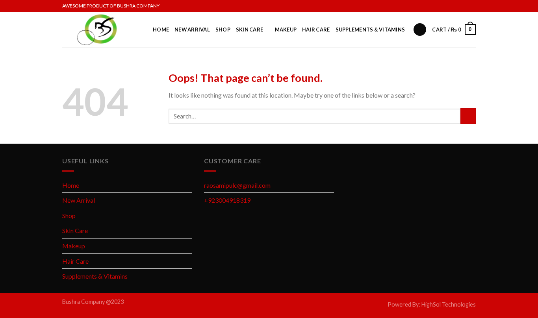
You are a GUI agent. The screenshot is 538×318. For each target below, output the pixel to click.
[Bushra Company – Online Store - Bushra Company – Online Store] (101, 29)
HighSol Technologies (448, 304)
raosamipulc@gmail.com (237, 185)
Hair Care (316, 29)
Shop (222, 29)
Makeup (286, 29)
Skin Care (249, 29)
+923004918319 (227, 200)
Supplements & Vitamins (370, 29)
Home (161, 29)
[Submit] (468, 116)
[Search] (420, 29)
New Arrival (192, 29)
